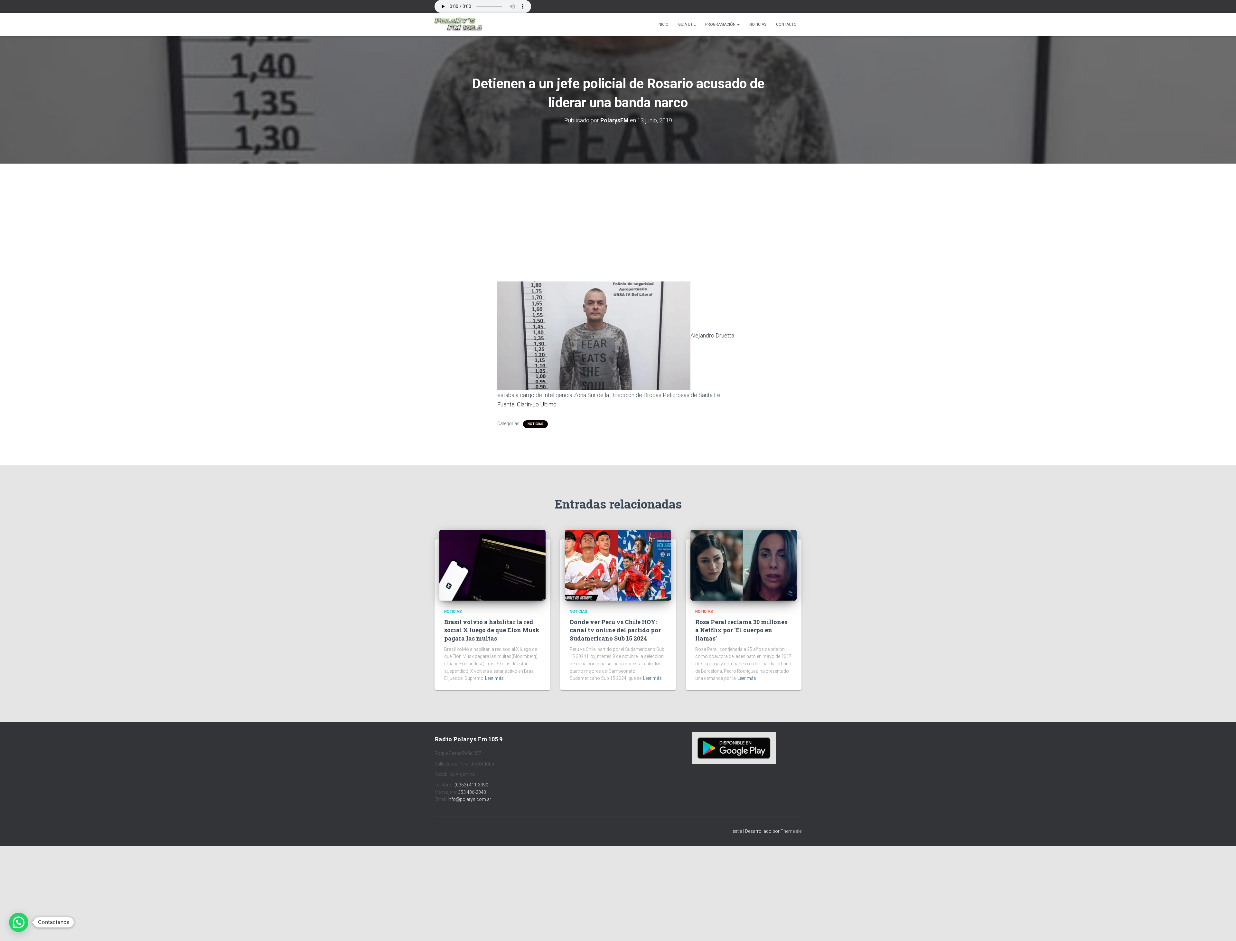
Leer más (494, 678)
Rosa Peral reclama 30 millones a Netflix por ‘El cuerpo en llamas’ (741, 630)
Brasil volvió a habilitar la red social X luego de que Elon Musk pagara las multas (491, 630)
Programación (720, 24)
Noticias (757, 24)
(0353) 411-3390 (471, 784)
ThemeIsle (791, 831)
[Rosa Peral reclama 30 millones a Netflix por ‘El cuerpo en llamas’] (743, 564)
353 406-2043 (472, 792)
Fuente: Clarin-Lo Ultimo (527, 404)
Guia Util (687, 24)
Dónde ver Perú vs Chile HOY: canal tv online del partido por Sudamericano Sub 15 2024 (615, 630)
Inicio (663, 24)
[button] (738, 24)
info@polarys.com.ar (469, 799)
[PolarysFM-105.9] (458, 24)
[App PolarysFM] (734, 747)
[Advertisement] (618, 211)
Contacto (786, 24)
